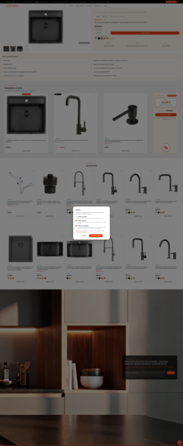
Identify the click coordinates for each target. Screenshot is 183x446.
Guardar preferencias (96, 235)
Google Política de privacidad (81, 232)
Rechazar (84, 235)
